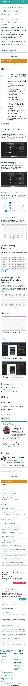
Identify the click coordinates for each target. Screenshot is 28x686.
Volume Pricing (17, 658)
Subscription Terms (19, 665)
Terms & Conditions (19, 663)
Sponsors (3, 659)
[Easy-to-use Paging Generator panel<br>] (14, 157)
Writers (2, 661)
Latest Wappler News (8, 604)
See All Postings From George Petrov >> (16, 446)
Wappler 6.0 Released (7, 608)
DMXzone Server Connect (8, 498)
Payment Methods (18, 655)
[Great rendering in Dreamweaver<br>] (14, 272)
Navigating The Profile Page (7, 674)
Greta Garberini (18, 460)
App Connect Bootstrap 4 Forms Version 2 (13, 562)
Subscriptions (17, 661)
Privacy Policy (17, 666)
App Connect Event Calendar (9, 532)
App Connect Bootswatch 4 (9, 493)
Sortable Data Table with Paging (13, 332)
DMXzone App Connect (18, 388)
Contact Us (3, 656)
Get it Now (22, 599)
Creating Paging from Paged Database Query (16, 377)
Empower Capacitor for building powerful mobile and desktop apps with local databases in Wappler (14, 619)
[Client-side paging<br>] (14, 187)
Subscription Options (16, 65)
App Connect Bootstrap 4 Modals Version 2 (13, 558)
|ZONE (4, 2)
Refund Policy (17, 668)
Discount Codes (18, 659)
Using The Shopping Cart (7, 672)
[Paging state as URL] (14, 240)
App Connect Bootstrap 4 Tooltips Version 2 (13, 545)
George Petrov (8, 424)
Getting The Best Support (7, 675)
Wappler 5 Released (7, 625)
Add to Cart (8, 60)
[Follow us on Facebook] (1, 650)
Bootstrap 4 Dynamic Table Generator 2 (12, 528)
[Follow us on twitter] (7, 650)
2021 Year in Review (7, 643)
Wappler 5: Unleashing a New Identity (11, 638)
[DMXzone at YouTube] (4, 650)
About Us (3, 655)
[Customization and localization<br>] (14, 211)
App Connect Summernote (8, 523)
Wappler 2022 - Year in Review (9, 613)
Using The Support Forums (7, 676)
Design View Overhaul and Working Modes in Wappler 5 (14, 634)
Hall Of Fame (4, 662)
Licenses (16, 669)
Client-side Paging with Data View (13, 358)
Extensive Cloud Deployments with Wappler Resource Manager (14, 629)
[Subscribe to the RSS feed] (9, 650)
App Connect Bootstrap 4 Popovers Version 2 (14, 549)
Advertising (3, 658)
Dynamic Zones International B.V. (19, 683)
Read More (5, 616)
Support (16, 14)
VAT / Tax (16, 656)
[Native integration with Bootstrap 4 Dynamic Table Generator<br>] (14, 307)
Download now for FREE (19, 582)
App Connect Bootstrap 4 (8, 513)
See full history (5, 418)
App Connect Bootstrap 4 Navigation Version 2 (14, 554)
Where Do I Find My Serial (7, 678)
